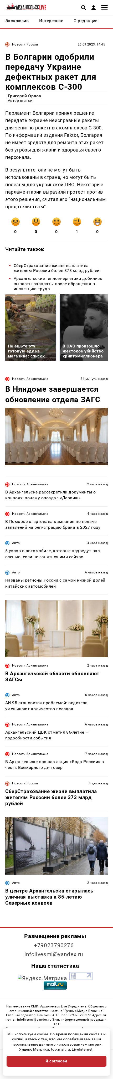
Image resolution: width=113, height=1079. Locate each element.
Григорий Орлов (24, 95)
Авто (16, 543)
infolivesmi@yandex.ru (53, 954)
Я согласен (56, 1061)
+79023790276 (54, 945)
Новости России (25, 44)
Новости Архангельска (30, 379)
